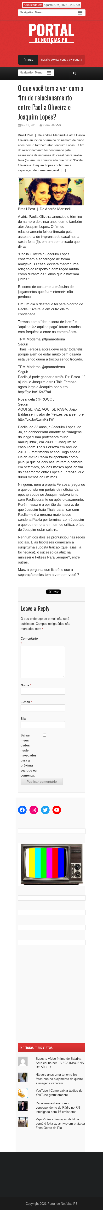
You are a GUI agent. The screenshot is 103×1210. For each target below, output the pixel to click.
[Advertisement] (51, 994)
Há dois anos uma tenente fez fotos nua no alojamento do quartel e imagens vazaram (60, 1079)
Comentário (29, 641)
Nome (26, 685)
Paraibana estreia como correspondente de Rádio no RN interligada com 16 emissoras (58, 1107)
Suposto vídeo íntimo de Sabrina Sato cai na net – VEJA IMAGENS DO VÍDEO (60, 1063)
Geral (47, 125)
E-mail (26, 702)
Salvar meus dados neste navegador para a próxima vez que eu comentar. (29, 755)
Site (23, 718)
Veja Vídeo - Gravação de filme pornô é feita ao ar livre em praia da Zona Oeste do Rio (60, 1123)
